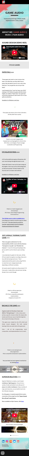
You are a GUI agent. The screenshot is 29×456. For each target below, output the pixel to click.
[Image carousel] (14, 431)
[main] (14, 13)
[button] (2, 453)
